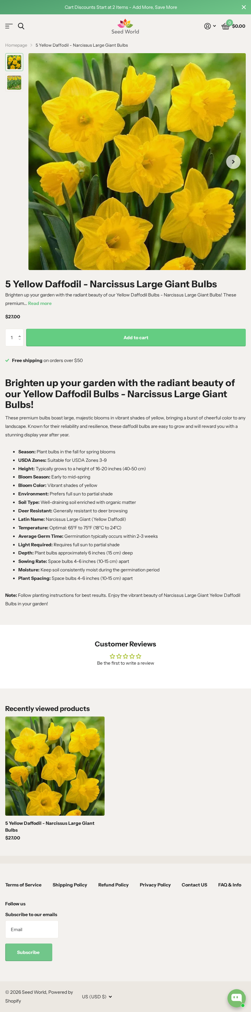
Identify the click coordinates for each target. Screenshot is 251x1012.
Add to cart (136, 337)
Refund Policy (113, 885)
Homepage (16, 45)
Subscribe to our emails (31, 914)
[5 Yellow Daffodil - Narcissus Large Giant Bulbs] (55, 766)
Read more (40, 303)
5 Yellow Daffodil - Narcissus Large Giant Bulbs (49, 826)
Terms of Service (23, 885)
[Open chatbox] (236, 998)
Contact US (194, 885)
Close (244, 7)
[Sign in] (210, 26)
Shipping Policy (70, 885)
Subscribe (29, 952)
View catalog (9, 26)
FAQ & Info (229, 885)
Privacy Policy (155, 885)
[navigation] (14, 62)
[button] (21, 331)
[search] (21, 26)
